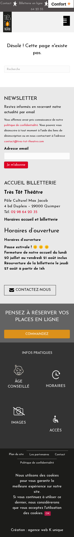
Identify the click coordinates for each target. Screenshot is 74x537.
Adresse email (16, 149)
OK (48, 513)
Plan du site (16, 454)
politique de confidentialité (21, 125)
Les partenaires (39, 454)
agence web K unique (45, 530)
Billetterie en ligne (31, 3)
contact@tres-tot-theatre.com (24, 141)
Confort (61, 4)
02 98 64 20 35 (24, 212)
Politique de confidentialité (37, 462)
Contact (5, 3)
